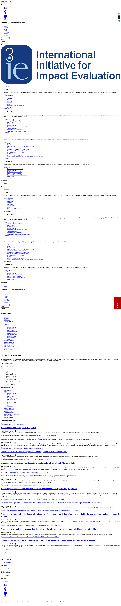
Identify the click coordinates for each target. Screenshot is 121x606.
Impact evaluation (11, 122)
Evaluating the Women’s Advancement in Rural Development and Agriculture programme (39, 488)
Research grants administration (15, 129)
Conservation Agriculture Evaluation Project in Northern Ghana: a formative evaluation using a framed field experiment (52, 503)
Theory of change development (15, 120)
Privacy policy (58, 601)
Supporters (10, 98)
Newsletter (7, 32)
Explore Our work (8, 142)
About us (6, 86)
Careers (6, 27)
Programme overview (12, 333)
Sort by (2, 39)
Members (9, 99)
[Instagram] (5, 19)
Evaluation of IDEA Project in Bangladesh (18, 427)
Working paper (11, 337)
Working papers (8, 349)
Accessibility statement (69, 601)
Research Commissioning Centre (15, 152)
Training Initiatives (12, 128)
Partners (9, 104)
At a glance (10, 101)
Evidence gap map (12, 327)
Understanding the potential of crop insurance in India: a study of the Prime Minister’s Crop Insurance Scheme (48, 540)
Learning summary (12, 331)
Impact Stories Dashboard (14, 173)
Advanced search (5, 365)
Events (5, 29)
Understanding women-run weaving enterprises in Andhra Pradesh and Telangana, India (38, 463)
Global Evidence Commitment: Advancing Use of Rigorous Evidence (25, 156)
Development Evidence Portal (15, 169)
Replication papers (9, 343)
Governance (10, 102)
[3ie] (60, 83)
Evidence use (10, 328)
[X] (5, 11)
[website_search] (2, 368)
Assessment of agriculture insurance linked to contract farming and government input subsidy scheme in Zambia (48, 529)
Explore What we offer (10, 119)
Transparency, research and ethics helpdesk (18, 131)
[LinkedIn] (5, 14)
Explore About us (8, 95)
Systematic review (12, 334)
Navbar (3, 3)
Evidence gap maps (12, 125)
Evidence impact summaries (14, 172)
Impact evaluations (9, 342)
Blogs (5, 26)
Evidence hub (7, 318)
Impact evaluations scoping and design (17, 126)
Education (10, 143)
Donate (6, 35)
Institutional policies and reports (15, 105)
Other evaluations (8, 351)
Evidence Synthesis (12, 123)
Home (5, 317)
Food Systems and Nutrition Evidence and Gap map (20, 146)
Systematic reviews (9, 346)
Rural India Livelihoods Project (15, 155)
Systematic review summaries (11, 348)
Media (5, 30)
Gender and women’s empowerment (16, 147)
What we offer (7, 108)
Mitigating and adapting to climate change (18, 149)
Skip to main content (6, 1)
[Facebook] (5, 8)
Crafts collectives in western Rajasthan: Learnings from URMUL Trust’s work (34, 452)
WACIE (9, 153)
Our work (6, 132)
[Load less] (12, 387)
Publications (10, 176)
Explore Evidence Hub (10, 167)
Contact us (10, 107)
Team (8, 96)
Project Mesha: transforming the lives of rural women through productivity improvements (39, 476)
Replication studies (12, 336)
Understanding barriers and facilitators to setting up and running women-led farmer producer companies (45, 439)
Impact (5, 183)
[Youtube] (5, 16)
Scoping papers (8, 345)
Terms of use (50, 601)
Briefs (5, 325)
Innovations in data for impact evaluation (17, 150)
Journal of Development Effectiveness (17, 175)
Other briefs (10, 339)
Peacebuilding (11, 145)
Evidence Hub (7, 158)
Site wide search (5, 38)
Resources (6, 33)
